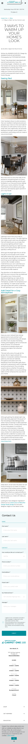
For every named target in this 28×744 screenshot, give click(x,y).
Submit (14, 633)
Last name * (5, 536)
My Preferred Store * (7, 592)
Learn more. (11, 735)
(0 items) (25, 3)
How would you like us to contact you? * (12, 552)
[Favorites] (22, 3)
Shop (5, 706)
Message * (4, 602)
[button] (14, 556)
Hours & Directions (14, 655)
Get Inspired (7, 713)
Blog (11, 18)
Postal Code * (5, 582)
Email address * (6, 572)
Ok (14, 738)
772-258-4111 (14, 12)
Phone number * (6, 561)
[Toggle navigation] (2, 3)
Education (7, 720)
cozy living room (6, 441)
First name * (5, 526)
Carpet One (4, 18)
